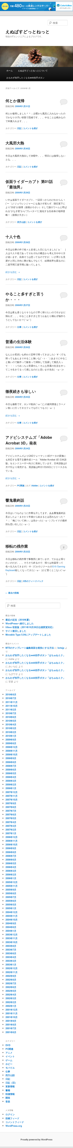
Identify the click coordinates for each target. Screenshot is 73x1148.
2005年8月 (10, 893)
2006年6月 (10, 859)
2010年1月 (10, 735)
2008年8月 (10, 762)
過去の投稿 (12, 592)
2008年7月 (10, 765)
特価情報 (10, 1094)
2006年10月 (11, 844)
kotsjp (61, 647)
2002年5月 (10, 990)
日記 (19, 128)
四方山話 (21, 222)
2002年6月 (10, 987)
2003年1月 (10, 964)
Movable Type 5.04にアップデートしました (28, 634)
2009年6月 (10, 743)
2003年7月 (10, 949)
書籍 (7, 1090)
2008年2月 (10, 784)
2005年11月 (11, 886)
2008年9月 (10, 758)
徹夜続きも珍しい (20, 391)
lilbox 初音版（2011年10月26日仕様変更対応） (30, 627)
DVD (7, 1045)
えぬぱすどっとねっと (27, 31)
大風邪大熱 (14, 142)
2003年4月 (10, 957)
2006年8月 (10, 852)
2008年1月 (10, 788)
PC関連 (20, 485)
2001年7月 (10, 1028)
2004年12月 (11, 912)
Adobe (34, 485)
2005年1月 (10, 908)
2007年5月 (10, 818)
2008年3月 (10, 780)
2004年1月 (10, 930)
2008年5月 (10, 773)
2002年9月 (10, 976)
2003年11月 (11, 938)
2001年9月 (10, 1020)
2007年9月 (10, 803)
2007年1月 (10, 833)
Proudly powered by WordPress (36, 1139)
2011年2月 (10, 709)
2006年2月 (10, 874)
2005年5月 (10, 904)
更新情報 (10, 1086)
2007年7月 (10, 810)
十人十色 (12, 236)
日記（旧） (11, 1082)
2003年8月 (10, 946)
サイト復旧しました (15, 631)
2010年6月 (10, 717)
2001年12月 (11, 1009)
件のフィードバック (33, 581)
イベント (10, 1056)
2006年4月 (10, 867)
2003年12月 (11, 934)
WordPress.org (13, 1125)
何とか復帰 (14, 100)
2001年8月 (10, 1024)
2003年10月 (11, 942)
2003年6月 (10, 953)
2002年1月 (10, 1006)
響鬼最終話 (14, 500)
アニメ (8, 1052)
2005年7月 (10, 897)
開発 (7, 1097)
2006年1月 (10, 878)
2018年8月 (10, 694)
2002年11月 (11, 972)
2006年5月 (10, 863)
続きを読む (12, 272)
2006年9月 (10, 848)
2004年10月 (11, 919)
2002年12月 (11, 968)
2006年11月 (11, 840)
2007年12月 (11, 792)
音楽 (7, 1101)
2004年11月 (11, 916)
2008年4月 (10, 777)
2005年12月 (11, 882)
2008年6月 (10, 769)
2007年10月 (11, 799)
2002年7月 (10, 983)
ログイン (10, 1114)
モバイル (10, 1067)
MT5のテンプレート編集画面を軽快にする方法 (29, 647)
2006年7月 (10, 855)
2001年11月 (11, 1013)
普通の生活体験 (18, 341)
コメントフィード (14, 1122)
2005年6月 (10, 900)
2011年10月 (11, 705)
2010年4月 (10, 724)
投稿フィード (12, 1118)
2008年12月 (11, 747)
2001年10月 (11, 1017)
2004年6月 (10, 927)
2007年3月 (10, 825)
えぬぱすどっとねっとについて (33, 70)
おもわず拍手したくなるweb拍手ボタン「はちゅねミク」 (35, 655)
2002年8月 (10, 979)
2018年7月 (10, 698)
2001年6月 (10, 1032)
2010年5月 (10, 720)
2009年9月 (10, 739)
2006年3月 (10, 870)
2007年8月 (10, 807)
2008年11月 (11, 750)
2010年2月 (10, 732)
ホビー (8, 1064)
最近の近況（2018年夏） (18, 619)
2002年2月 (10, 1002)
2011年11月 (11, 702)
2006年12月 (11, 837)
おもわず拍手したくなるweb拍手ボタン (25, 77)
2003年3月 (10, 960)
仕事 (19, 327)
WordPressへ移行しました (19, 623)
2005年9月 (10, 889)
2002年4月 (10, 994)
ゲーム (8, 1060)
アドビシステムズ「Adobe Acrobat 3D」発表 (28, 440)
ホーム (9, 70)
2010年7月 (10, 713)
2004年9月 (10, 923)
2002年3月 (10, 998)
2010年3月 (10, 728)
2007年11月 (11, 795)
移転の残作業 (16, 546)
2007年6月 (10, 814)
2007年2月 (10, 829)
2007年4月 (10, 822)
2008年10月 (11, 754)
